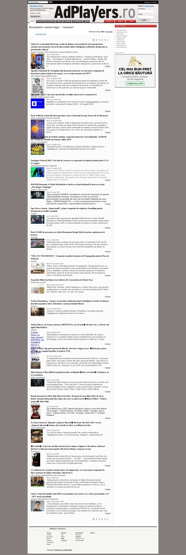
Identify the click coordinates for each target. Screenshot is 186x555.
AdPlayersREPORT (43, 499)
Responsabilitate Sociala (49, 76)
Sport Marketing (42, 142)
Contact (64, 540)
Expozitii (43, 282)
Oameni (49, 540)
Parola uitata (80, 540)
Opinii (48, 544)
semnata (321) (121, 30)
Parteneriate (56, 118)
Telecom (40, 189)
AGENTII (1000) (122, 36)
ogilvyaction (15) (122, 32)
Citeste (107, 66)
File (62, 535)
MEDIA (33, 118)
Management (54, 499)
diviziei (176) (121, 41)
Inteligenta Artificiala (65, 52)
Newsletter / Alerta (36, 6)
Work (63, 536)
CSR (32, 76)
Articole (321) (41, 34)
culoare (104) (121, 38)
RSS (62, 538)
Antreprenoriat (53, 52)
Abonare (78, 535)
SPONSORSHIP (41, 118)
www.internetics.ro (93, 102)
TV (37, 353)
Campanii (37, 76)
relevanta (109, 32)
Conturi (33, 427)
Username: (141, 9)
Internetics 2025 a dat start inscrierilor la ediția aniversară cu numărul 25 (64, 94)
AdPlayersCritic (40, 427)
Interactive (40, 52)
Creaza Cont (80, 538)
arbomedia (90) (122, 47)
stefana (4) (120, 40)
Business (33, 52)
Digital (46, 52)
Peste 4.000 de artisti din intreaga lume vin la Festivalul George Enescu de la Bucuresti (69, 116)
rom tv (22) (120, 34)
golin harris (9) (121, 45)
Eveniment (45, 165)
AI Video (75, 52)
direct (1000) (121, 43)
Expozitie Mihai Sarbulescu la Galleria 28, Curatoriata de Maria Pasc (62, 280)
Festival (40, 97)
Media (49, 538)
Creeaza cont (149, 6)
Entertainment (35, 282)
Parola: (140, 14)
